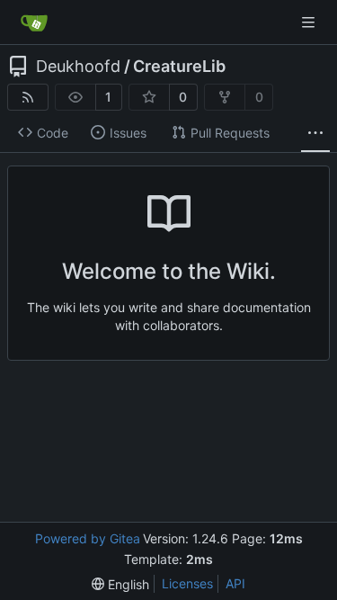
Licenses (187, 583)
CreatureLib (179, 67)
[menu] (120, 584)
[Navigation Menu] (310, 22)
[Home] (34, 22)
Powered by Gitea (87, 538)
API (235, 583)
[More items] (315, 133)
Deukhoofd (78, 67)
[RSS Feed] (28, 97)
